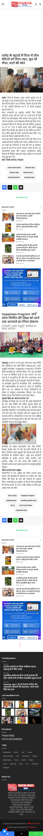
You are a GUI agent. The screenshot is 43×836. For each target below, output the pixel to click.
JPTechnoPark (31, 827)
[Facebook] (4, 187)
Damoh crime (30, 167)
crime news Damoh (15, 167)
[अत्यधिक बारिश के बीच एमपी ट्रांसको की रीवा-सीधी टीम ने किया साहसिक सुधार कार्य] (8, 248)
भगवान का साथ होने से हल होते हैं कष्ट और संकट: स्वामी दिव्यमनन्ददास (28, 216)
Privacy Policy (8, 736)
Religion (31, 760)
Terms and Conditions (12, 739)
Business (16, 752)
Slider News (13, 764)
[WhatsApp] (15, 187)
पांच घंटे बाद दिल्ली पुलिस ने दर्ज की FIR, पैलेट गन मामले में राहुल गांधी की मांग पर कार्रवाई (28, 258)
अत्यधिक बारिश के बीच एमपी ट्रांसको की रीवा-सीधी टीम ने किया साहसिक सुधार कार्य (26, 247)
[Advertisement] (21, 31)
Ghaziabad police (14, 177)
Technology (35, 764)
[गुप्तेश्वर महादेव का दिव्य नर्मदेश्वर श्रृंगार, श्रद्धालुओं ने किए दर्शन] (8, 227)
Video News (6, 768)
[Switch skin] (36, 5)
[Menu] (3, 5)
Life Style (34, 756)
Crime (23, 752)
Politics (16, 760)
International (25, 756)
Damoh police (28, 172)
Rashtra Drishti (35, 823)
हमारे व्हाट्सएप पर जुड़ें (21, 197)
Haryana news (29, 177)
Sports (21, 764)
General (30, 752)
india (17, 756)
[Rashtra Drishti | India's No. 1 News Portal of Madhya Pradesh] (21, 4)
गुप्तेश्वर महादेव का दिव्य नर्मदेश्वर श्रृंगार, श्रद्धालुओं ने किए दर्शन (28, 225)
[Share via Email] (21, 187)
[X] (10, 187)
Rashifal (24, 760)
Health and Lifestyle (8, 756)
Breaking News (7, 752)
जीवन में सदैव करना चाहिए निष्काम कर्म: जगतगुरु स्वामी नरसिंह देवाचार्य (27, 236)
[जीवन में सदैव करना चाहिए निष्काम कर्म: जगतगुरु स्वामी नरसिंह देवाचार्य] (8, 238)
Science (5, 764)
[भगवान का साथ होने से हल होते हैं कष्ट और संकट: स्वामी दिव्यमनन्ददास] (8, 217)
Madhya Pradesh (7, 760)
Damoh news (15, 172)
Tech (27, 764)
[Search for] (40, 5)
